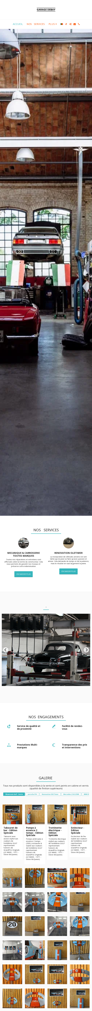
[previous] (5, 649)
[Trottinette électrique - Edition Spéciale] (57, 814)
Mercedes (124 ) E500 (71, 794)
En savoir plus (24, 574)
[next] (86, 649)
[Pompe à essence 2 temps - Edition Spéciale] (35, 814)
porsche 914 (32, 794)
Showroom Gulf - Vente (14, 794)
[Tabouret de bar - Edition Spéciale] (12, 814)
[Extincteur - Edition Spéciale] (80, 814)
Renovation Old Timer (50, 794)
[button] (66, 24)
